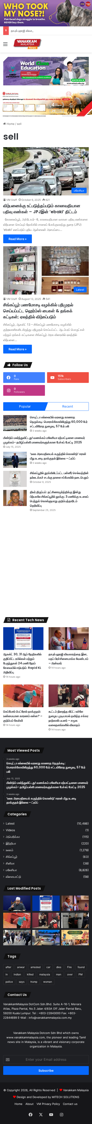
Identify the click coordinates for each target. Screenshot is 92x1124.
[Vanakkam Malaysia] (28, 44)
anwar (21, 967)
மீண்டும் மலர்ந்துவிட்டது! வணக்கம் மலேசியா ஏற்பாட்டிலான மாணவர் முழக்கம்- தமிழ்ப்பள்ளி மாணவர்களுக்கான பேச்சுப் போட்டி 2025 (44, 440)
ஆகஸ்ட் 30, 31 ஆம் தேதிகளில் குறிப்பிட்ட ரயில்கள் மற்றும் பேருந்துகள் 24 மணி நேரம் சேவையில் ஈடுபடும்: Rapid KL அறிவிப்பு (22, 663)
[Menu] (5, 45)
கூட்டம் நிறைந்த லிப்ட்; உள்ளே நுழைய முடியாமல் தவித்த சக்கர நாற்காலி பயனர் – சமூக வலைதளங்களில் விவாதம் (68, 718)
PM (81, 974)
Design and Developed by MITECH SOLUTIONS (48, 1097)
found (81, 967)
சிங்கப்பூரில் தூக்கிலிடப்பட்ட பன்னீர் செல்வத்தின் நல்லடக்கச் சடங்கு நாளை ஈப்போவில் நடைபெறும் (59, 475)
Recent (67, 406)
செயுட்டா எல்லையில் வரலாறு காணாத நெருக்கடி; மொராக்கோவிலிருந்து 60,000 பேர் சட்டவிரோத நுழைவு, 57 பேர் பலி (59, 421)
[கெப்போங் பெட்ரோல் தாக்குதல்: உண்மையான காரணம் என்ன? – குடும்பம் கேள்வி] (23, 695)
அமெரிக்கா (13, 836)
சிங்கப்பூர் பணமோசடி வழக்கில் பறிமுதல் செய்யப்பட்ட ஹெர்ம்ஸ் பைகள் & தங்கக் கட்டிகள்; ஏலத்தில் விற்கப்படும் (38, 311)
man (58, 974)
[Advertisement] (46, 564)
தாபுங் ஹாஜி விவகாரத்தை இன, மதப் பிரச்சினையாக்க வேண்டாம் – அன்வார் (68, 658)
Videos (10, 830)
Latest (10, 823)
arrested (35, 967)
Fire (69, 967)
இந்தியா (11, 843)
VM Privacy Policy (48, 1104)
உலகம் (9, 850)
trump (33, 981)
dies (58, 967)
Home (10, 123)
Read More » (18, 239)
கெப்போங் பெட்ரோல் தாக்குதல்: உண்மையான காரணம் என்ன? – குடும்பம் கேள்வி (22, 716)
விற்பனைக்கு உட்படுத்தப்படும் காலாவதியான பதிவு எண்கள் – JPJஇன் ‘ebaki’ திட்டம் (41, 209)
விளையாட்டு (13, 876)
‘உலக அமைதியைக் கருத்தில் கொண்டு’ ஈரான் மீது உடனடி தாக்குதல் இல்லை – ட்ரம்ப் (58, 456)
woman (47, 981)
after (8, 967)
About (29, 1104)
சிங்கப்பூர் (11, 856)
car (48, 967)
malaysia (44, 974)
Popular (25, 406)
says (21, 981)
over (70, 974)
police (9, 981)
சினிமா (10, 863)
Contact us (70, 1104)
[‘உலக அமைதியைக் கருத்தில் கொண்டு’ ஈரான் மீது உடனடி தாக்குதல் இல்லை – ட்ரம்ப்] (15, 460)
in (7, 974)
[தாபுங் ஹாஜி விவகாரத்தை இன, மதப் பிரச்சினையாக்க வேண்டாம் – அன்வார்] (69, 638)
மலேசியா (11, 870)
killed (30, 974)
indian (17, 974)
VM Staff (11, 199)
